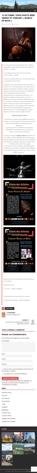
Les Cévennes (5, 398)
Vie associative (6, 401)
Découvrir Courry (6, 392)
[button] (35, 10)
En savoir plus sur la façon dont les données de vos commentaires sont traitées (17, 382)
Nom (3, 354)
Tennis (3, 404)
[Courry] (18, 7)
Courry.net (16, 24)
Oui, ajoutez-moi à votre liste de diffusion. (15, 374)
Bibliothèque (5, 410)
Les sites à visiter (6, 415)
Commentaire (5, 341)
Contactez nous (6, 413)
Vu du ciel (4, 395)
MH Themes (29, 471)
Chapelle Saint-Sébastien (8, 418)
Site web (4, 364)
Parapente (4, 407)
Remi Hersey (9, 308)
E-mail (4, 359)
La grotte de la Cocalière (8, 421)
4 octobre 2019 (7, 24)
